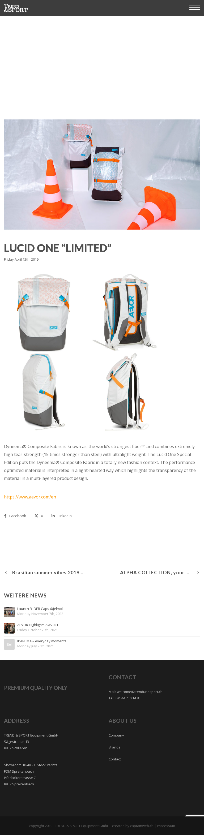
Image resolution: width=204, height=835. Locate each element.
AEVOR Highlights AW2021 (37, 625)
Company (116, 735)
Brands (114, 747)
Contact (115, 759)
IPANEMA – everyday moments (41, 641)
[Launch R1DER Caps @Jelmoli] (9, 612)
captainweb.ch (142, 825)
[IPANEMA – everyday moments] (9, 644)
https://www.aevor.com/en (30, 497)
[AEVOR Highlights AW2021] (9, 628)
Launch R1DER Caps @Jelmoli (40, 609)
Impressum (166, 825)
